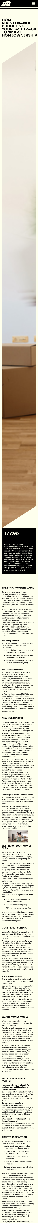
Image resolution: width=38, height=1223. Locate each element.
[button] (33, 4)
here (14, 787)
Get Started (27, 1188)
